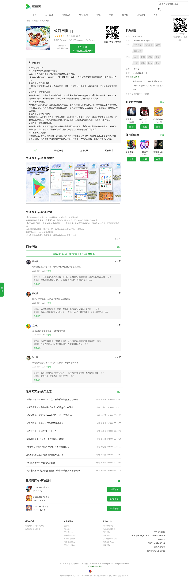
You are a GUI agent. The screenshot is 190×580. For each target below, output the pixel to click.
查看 (131, 126)
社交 (136, 63)
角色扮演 (149, 44)
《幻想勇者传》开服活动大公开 (40, 462)
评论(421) (58, 150)
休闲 (136, 56)
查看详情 (114, 489)
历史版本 (109, 150)
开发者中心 (68, 532)
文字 (157, 56)
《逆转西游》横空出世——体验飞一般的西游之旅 (49, 415)
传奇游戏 (137, 44)
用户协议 (106, 532)
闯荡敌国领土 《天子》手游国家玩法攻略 (45, 438)
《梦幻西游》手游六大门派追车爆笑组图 (45, 423)
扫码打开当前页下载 (112, 42)
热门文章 (84, 150)
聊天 (150, 63)
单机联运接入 (69, 545)
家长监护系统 (108, 541)
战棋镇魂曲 (158, 119)
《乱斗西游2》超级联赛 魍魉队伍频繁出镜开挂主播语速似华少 (54, 470)
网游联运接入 (69, 541)
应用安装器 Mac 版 (32, 528)
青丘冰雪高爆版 (145, 119)
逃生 (158, 44)
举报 (2, 289)
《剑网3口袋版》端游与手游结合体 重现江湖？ (47, 446)
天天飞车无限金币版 (131, 152)
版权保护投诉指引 (110, 538)
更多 (119, 247)
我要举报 (106, 545)
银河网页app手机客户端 (35, 525)
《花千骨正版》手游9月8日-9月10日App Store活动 (49, 407)
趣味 (143, 56)
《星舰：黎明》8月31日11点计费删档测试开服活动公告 (52, 399)
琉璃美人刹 (158, 152)
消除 (150, 56)
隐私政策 (135, 77)
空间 (157, 63)
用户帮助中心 (108, 525)
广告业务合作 (69, 538)
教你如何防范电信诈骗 (156, 550)
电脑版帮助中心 (109, 528)
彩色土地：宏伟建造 (131, 119)
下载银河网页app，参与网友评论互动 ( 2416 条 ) (73, 253)
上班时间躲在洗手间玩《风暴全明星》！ (45, 454)
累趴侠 (145, 152)
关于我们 (67, 525)
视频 (143, 63)
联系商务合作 (69, 535)
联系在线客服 (159, 547)
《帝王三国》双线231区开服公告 (41, 430)
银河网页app (33, 6)
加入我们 (67, 528)
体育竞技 (137, 50)
